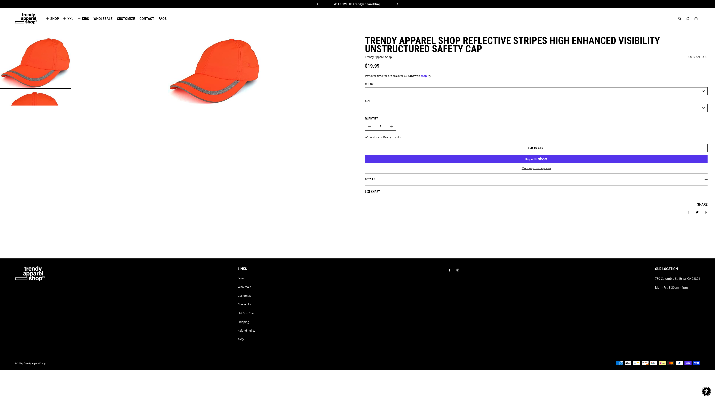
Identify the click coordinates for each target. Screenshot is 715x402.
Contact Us (245, 304)
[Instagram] (458, 270)
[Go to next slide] (397, 4)
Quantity (371, 118)
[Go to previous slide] (317, 4)
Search (242, 278)
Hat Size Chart (247, 313)
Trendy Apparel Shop (34, 363)
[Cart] (696, 19)
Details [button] (370, 179)
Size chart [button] (372, 191)
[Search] (680, 19)
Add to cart (536, 148)
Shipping (243, 322)
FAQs (241, 339)
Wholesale (244, 287)
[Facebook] (450, 270)
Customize (244, 296)
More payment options (536, 168)
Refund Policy (246, 331)
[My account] (688, 19)
